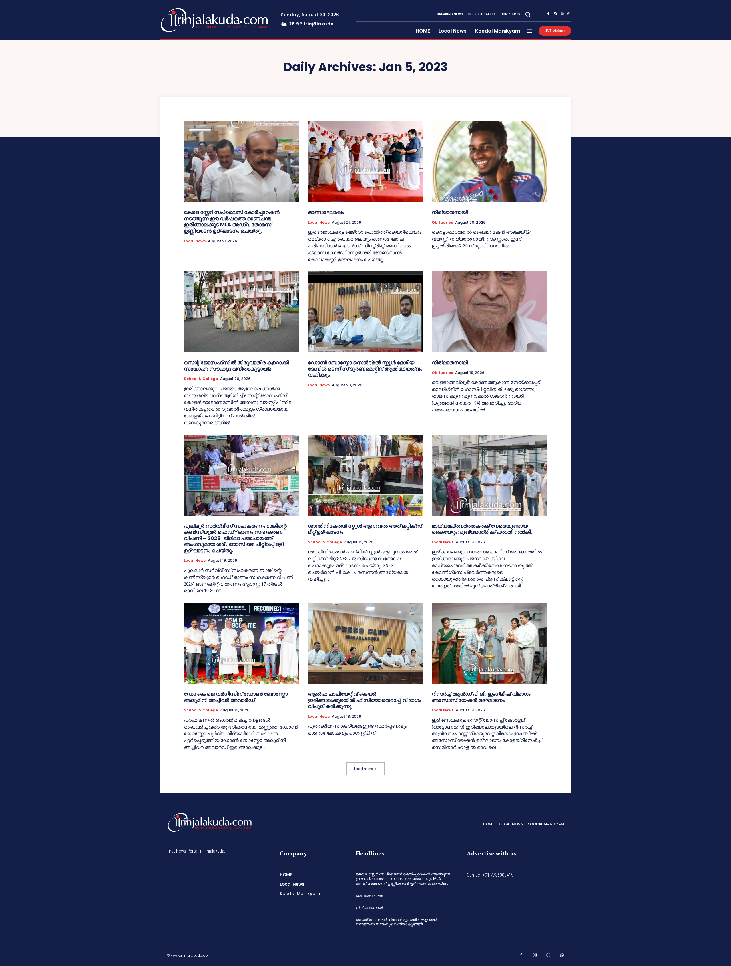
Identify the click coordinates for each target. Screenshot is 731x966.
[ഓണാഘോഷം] (365, 161)
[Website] (562, 14)
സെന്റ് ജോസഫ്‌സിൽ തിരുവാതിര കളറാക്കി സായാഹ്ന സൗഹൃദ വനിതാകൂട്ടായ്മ (236, 365)
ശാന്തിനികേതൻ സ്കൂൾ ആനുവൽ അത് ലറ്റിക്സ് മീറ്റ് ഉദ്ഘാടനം (365, 529)
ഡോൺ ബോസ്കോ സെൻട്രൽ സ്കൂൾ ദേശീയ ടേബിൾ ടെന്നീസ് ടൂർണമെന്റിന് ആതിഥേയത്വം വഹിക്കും (365, 368)
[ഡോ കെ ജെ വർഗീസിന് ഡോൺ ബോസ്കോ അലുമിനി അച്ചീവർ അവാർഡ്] (241, 643)
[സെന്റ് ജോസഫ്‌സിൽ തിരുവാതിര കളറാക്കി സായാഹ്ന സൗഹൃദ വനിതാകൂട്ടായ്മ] (241, 311)
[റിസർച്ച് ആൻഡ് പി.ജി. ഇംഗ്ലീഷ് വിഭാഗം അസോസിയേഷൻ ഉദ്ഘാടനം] (489, 643)
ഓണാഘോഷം (326, 212)
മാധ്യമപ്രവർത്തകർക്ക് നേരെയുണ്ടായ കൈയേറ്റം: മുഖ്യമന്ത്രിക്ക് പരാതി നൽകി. (482, 529)
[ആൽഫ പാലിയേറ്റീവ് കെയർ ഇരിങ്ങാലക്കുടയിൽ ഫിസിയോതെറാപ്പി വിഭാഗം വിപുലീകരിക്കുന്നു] (365, 643)
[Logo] (192, 20)
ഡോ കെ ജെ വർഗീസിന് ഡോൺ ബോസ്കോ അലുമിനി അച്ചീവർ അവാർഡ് (236, 697)
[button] (528, 14)
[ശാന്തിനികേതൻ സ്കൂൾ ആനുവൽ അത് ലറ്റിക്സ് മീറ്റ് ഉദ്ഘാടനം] (365, 475)
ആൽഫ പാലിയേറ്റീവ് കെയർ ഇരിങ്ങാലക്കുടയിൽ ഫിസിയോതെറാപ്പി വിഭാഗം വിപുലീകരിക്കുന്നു (364, 700)
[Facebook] (548, 14)
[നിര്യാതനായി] (489, 161)
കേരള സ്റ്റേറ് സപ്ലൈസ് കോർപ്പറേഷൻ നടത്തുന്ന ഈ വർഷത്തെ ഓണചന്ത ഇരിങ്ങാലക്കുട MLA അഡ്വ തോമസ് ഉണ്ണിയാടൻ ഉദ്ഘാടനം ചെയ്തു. (232, 221)
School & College (201, 379)
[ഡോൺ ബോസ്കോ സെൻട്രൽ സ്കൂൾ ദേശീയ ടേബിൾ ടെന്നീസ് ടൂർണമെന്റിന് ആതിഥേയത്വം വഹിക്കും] (365, 311)
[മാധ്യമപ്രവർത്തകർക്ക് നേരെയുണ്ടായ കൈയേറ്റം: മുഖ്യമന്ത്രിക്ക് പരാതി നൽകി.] (489, 475)
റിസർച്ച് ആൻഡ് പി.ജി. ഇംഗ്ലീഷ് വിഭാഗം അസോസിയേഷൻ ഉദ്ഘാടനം (481, 697)
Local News (195, 241)
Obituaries (442, 222)
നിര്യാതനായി (450, 212)
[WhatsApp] (568, 14)
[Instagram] (555, 14)
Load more (363, 768)
